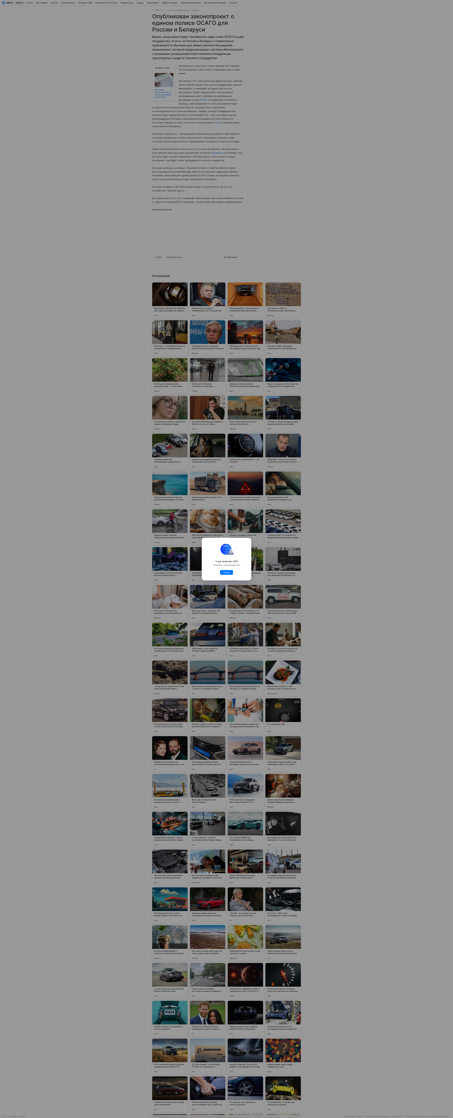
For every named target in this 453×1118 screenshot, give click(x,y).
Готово (226, 572)
